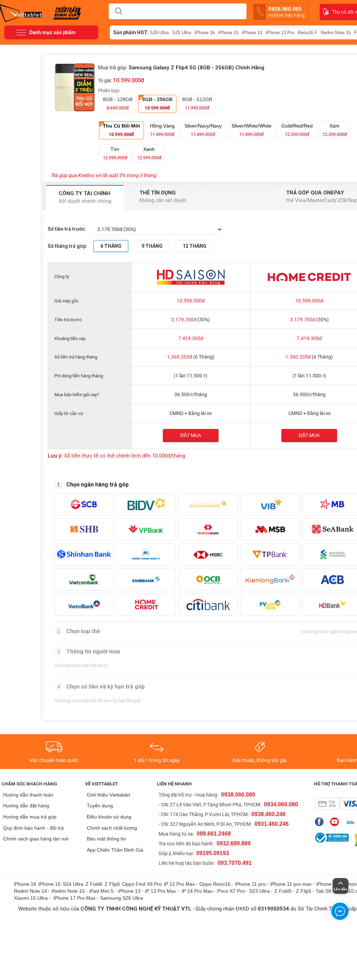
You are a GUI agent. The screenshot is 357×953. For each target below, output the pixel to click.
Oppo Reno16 (214, 884)
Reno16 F (307, 32)
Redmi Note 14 (30, 891)
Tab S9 (323, 891)
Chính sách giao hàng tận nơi (35, 838)
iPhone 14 (252, 32)
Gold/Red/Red (297, 130)
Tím (115, 153)
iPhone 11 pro (250, 884)
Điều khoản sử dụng (109, 817)
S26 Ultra (159, 32)
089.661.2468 (214, 834)
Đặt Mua (309, 435)
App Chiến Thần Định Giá (115, 850)
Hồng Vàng (162, 130)
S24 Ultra (73, 884)
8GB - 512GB (197, 103)
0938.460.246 (268, 814)
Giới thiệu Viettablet (108, 795)
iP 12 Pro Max (179, 884)
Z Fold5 (282, 891)
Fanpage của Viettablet (321, 822)
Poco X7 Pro (231, 891)
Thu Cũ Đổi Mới (121, 130)
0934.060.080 (281, 804)
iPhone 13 (129, 891)
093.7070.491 (235, 863)
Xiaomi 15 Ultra (31, 898)
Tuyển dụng (100, 805)
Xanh (149, 153)
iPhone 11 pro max (291, 884)
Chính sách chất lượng (112, 828)
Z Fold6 (93, 884)
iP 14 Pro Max (197, 891)
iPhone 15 (228, 32)
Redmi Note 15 (336, 32)
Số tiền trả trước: (67, 229)
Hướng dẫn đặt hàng (26, 805)
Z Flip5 (303, 891)
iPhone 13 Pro (280, 32)
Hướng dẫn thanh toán (28, 795)
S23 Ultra (259, 891)
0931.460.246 (272, 824)
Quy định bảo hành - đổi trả (33, 828)
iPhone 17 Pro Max (74, 898)
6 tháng (110, 246)
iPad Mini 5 (101, 891)
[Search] (118, 11)
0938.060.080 (286, 12)
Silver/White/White (251, 130)
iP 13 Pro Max (160, 891)
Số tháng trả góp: (67, 246)
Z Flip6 (112, 884)
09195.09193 (212, 853)
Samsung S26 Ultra (121, 898)
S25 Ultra (181, 32)
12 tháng (194, 246)
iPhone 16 (205, 32)
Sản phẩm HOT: (131, 32)
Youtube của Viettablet (336, 822)
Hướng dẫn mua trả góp (29, 817)
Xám (334, 130)
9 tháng (152, 246)
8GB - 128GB (117, 103)
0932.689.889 (234, 843)
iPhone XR (328, 884)
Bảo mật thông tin (106, 838)
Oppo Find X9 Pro (142, 884)
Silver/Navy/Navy (203, 130)
